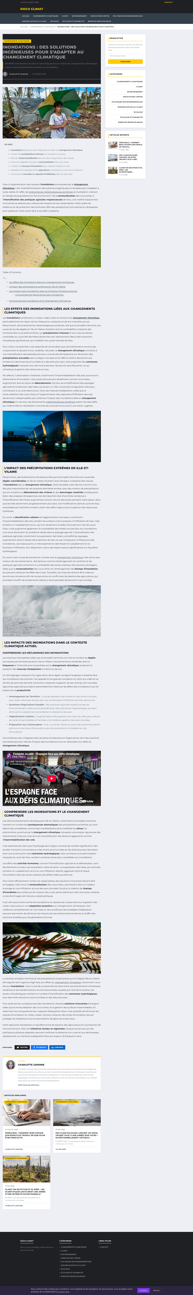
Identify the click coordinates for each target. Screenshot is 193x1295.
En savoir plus (62, 1292)
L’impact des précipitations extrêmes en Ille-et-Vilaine (37, 287)
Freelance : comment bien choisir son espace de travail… (130, 145)
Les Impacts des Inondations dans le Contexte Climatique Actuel (43, 291)
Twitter (24, 1047)
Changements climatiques (45, 16)
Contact (168, 2)
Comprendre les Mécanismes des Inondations (39, 295)
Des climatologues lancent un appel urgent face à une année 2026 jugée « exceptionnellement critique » (77, 1135)
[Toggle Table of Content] (5, 278)
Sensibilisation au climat (34, 21)
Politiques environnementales (128, 16)
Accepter (143, 1290)
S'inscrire (125, 62)
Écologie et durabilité (73, 21)
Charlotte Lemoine (31, 1064)
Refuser (156, 1290)
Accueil (26, 16)
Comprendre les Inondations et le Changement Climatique (40, 301)
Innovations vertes (99, 16)
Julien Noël (61, 1149)
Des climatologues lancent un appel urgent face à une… (128, 157)
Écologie (54, 21)
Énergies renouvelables (99, 21)
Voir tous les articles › (29, 1085)
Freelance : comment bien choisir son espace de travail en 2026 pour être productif (25, 1135)
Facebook (41, 1047)
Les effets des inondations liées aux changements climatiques (41, 282)
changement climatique (86, 318)
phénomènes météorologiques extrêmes (51, 192)
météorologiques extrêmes (60, 402)
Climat (65, 16)
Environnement (79, 16)
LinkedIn (59, 1047)
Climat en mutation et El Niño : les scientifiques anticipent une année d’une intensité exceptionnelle (25, 1191)
